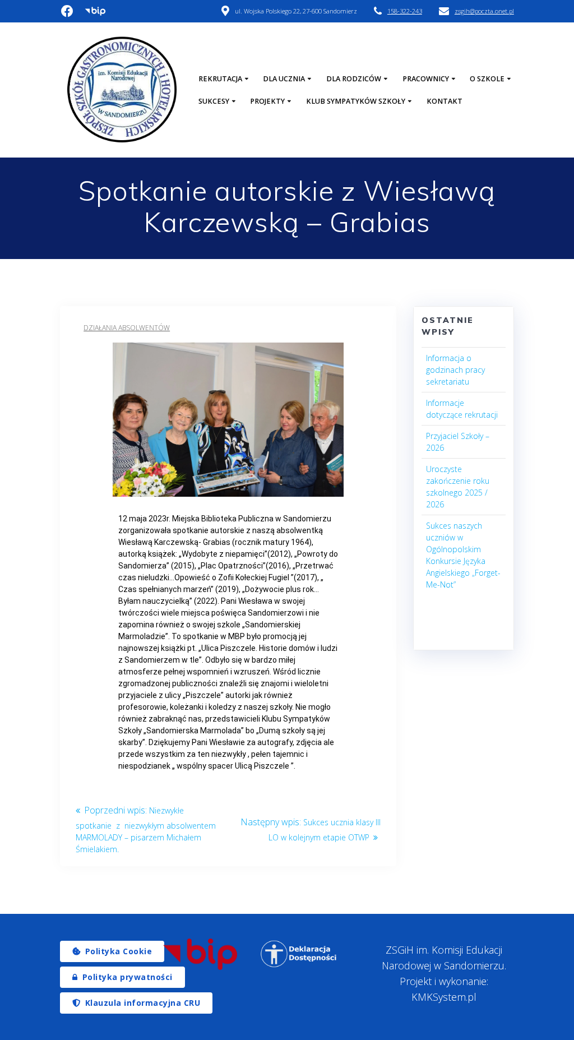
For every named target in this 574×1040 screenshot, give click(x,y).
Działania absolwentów (127, 327)
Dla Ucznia (284, 79)
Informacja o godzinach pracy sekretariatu (455, 370)
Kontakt (444, 101)
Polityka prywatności (127, 977)
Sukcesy (213, 101)
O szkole (487, 79)
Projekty (267, 101)
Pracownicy (425, 79)
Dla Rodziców (353, 79)
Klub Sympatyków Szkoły (355, 101)
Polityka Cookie (118, 951)
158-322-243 (404, 11)
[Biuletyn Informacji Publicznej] (200, 954)
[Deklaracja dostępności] (299, 954)
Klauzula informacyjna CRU (143, 1002)
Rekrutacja (220, 79)
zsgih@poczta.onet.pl (484, 11)
